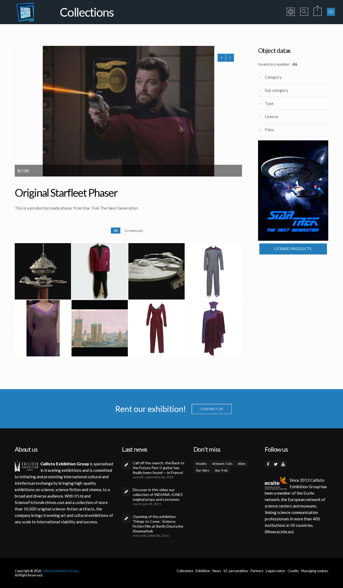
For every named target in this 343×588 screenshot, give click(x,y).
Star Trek (221, 470)
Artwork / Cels (222, 464)
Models (201, 464)
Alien (241, 464)
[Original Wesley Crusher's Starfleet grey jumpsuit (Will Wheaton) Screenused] (213, 271)
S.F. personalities (235, 571)
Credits (293, 571)
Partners (257, 571)
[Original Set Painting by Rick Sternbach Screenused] (100, 328)
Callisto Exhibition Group (60, 571)
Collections (185, 571)
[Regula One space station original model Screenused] (43, 271)
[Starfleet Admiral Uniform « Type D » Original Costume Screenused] (100, 271)
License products (293, 249)
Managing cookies (314, 571)
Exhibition (203, 571)
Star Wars (203, 470)
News (216, 571)
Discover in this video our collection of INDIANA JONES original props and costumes (158, 494)
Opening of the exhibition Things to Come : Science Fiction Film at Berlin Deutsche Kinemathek (158, 523)
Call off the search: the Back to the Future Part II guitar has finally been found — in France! (158, 468)
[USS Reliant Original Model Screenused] (156, 271)
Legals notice (275, 571)
